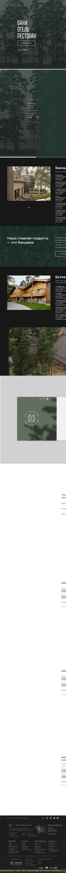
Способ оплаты (28, 863)
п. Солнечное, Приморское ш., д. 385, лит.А (21, 830)
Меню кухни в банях (13, 846)
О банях (10, 843)
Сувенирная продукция (53, 849)
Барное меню (38, 848)
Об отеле (23, 843)
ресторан (40, 841)
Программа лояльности (40, 852)
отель (24, 841)
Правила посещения (13, 852)
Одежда (50, 848)
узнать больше (51, 833)
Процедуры (11, 848)
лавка (51, 841)
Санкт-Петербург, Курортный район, (19, 828)
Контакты (39, 863)
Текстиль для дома (52, 851)
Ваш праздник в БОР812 (40, 849)
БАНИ (12, 841)
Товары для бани (52, 843)
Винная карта (38, 846)
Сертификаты (38, 851)
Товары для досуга (52, 846)
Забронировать (25, 846)
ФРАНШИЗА (55, 825)
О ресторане (38, 843)
